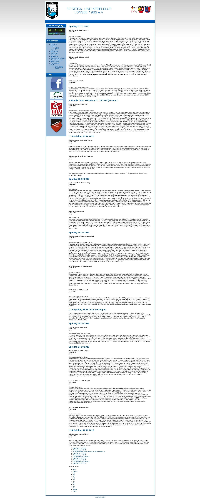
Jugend (53, 50)
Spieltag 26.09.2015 (79, 460)
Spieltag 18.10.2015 (79, 323)
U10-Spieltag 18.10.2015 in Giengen (87, 309)
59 (74, 479)
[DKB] (134, 9)
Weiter (75, 489)
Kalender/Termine (56, 60)
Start (74, 469)
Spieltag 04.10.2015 (79, 453)
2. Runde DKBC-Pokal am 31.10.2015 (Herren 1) (93, 100)
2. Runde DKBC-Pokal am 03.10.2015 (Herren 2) (89, 451)
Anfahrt (53, 55)
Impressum (54, 56)
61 (74, 483)
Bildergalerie (55, 61)
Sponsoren (54, 53)
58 (74, 478)
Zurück (75, 471)
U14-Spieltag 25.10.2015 (81, 136)
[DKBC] (134, 13)
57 (74, 476)
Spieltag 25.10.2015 (79, 179)
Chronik (57, 47)
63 (74, 486)
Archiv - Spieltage (59, 66)
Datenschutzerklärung (58, 58)
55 (74, 473)
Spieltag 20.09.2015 (79, 463)
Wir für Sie (54, 51)
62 (74, 484)
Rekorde (57, 48)
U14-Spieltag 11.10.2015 (81, 430)
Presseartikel (55, 63)
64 (74, 488)
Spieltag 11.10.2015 (79, 448)
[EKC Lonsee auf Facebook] (57, 89)
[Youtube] (56, 31)
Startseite (54, 44)
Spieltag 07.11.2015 (79, 26)
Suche (53, 65)
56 (74, 474)
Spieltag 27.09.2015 (79, 458)
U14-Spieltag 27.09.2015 (81, 456)
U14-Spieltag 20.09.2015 (81, 461)
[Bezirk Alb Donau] (147, 13)
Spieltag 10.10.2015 (79, 450)
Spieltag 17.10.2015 (79, 347)
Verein (53, 46)
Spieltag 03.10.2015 (79, 455)
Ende (74, 491)
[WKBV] (141, 13)
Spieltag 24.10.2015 (79, 232)
